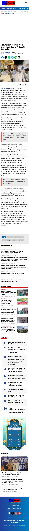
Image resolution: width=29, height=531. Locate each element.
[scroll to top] (26, 522)
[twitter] (12, 514)
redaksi (7, 52)
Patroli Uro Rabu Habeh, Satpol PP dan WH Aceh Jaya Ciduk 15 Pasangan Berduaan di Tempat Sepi (16, 350)
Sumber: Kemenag (14, 449)
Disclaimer (17, 518)
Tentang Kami (14, 522)
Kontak (9, 518)
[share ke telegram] (12, 58)
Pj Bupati (14, 240)
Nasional (22, 8)
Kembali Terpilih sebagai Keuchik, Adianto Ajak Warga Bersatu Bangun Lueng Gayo (16, 377)
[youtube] (19, 514)
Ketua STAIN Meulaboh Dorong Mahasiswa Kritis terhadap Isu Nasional (8, 320)
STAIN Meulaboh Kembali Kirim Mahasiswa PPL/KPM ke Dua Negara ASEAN (8, 311)
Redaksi (21, 520)
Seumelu (21, 240)
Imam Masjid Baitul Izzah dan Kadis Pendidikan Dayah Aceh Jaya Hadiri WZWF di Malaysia (13, 481)
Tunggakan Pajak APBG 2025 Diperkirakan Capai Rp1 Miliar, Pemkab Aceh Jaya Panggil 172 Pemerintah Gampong (16, 410)
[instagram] (16, 514)
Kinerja (8, 240)
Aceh (8, 237)
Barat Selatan (19, 237)
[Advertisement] (14, 28)
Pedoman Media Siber (10, 520)
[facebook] (9, 514)
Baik (13, 237)
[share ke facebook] (3, 58)
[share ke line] (16, 58)
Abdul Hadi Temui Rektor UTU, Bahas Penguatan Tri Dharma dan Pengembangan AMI (16, 370)
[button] (20, 85)
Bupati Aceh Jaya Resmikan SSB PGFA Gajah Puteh (8, 292)
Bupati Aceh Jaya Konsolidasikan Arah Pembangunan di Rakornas (14, 473)
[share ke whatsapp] (9, 58)
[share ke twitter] (6, 58)
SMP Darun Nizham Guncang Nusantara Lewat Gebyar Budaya (8, 302)
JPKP (3, 240)
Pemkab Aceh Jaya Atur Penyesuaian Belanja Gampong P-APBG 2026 (8, 329)
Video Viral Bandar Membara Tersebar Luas (16, 343)
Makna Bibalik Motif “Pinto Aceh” (15, 390)
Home (3, 8)
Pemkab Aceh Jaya (11, 8)
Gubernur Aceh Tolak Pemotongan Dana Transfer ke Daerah (13, 488)
